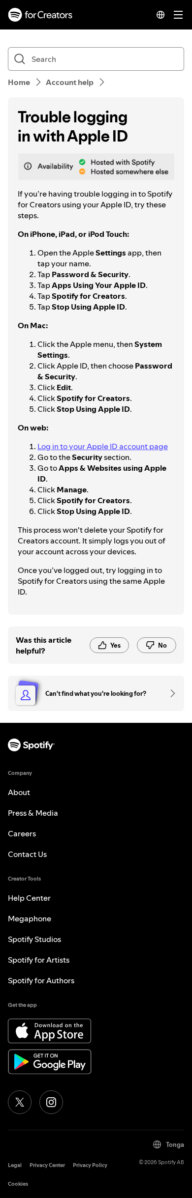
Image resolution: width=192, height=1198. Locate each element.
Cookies (18, 1184)
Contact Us (27, 854)
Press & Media (33, 812)
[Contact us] (169, 693)
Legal (15, 1165)
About (19, 792)
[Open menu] (178, 15)
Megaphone (29, 918)
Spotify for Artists (38, 959)
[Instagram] (51, 1102)
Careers (22, 833)
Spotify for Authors (41, 980)
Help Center (29, 897)
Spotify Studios (34, 939)
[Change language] (160, 15)
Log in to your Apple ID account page (102, 446)
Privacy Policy (90, 1165)
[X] (20, 1102)
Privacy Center (47, 1165)
